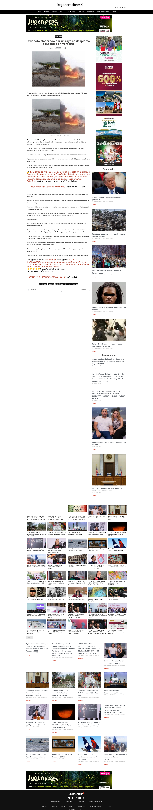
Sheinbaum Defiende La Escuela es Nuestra (77, 566)
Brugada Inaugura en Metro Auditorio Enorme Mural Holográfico (55, 566)
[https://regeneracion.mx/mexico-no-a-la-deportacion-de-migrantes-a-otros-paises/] (97, 528)
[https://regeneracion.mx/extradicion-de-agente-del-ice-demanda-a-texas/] (117, 593)
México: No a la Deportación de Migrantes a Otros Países (97, 533)
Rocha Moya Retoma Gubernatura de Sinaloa (75, 533)
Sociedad (58, 37)
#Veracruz (42, 181)
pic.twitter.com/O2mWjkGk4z (62, 181)
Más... (29, 637)
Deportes (90, 12)
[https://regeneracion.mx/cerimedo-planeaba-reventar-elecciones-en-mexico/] (97, 511)
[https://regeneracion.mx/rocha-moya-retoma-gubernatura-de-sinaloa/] (76, 528)
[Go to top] (149, 806)
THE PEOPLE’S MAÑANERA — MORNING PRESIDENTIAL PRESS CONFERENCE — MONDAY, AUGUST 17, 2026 (76, 632)
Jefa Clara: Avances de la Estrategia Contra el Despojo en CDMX (97, 615)
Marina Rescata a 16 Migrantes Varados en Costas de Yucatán (36, 566)
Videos (114, 12)
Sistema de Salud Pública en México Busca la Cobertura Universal (35, 632)
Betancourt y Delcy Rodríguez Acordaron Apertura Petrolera (76, 598)
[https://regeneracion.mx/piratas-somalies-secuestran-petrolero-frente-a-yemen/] (76, 544)
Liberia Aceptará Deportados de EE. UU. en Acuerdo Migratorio (116, 583)
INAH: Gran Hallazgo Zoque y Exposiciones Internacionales (35, 549)
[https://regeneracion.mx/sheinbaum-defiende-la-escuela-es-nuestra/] (76, 560)
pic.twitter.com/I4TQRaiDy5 (40, 271)
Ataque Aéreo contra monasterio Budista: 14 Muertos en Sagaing (36, 534)
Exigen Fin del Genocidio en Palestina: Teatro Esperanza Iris (117, 566)
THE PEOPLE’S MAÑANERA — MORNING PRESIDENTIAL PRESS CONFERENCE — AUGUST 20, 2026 (96, 566)
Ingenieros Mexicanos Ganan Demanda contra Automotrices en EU (117, 518)
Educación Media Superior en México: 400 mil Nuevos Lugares (56, 632)
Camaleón (72, 12)
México (46, 12)
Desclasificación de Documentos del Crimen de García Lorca (56, 599)
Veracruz (75, 284)
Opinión (81, 12)
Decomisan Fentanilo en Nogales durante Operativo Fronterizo (96, 599)
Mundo (63, 12)
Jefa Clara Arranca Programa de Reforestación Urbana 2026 (36, 582)
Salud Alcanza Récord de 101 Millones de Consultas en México (56, 615)
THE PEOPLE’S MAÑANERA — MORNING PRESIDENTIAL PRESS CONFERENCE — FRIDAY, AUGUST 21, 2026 (57, 550)
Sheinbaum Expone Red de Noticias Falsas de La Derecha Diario (56, 583)
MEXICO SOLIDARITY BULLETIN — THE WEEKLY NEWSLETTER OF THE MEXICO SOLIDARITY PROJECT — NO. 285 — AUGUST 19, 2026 (77, 518)
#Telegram (62, 259)
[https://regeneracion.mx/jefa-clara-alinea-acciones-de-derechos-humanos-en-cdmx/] (36, 609)
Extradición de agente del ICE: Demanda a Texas (117, 598)
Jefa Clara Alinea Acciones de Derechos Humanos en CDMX (36, 615)
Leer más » (94, 204)
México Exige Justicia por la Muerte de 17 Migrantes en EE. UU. (76, 583)
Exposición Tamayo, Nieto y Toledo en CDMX (96, 549)
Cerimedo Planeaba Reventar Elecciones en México (96, 517)
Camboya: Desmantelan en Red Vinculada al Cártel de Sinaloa (57, 533)
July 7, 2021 (72, 276)
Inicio (39, 12)
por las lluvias (54, 232)
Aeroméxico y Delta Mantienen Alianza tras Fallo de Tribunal (117, 549)
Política (55, 12)
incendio (51, 284)
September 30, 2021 (75, 186)
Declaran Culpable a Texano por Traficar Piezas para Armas (36, 598)
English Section (103, 12)
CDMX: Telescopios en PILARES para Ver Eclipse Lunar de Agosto (117, 534)
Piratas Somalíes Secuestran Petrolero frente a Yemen (76, 549)
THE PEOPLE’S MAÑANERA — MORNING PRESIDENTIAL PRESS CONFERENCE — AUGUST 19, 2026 (96, 583)
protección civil (65, 284)
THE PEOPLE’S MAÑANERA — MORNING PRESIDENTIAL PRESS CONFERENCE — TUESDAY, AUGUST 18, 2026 (76, 615)
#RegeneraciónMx (36, 259)
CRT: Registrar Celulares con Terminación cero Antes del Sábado (116, 632)
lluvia (57, 284)
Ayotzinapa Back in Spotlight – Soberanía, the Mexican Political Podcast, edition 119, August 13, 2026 (108, 361)
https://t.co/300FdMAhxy (52, 269)
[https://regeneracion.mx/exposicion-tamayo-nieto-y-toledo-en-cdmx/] (97, 544)
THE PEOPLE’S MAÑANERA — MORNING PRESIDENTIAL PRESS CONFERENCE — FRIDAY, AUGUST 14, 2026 (97, 632)
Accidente (43, 284)
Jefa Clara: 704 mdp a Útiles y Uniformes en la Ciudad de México (117, 615)
